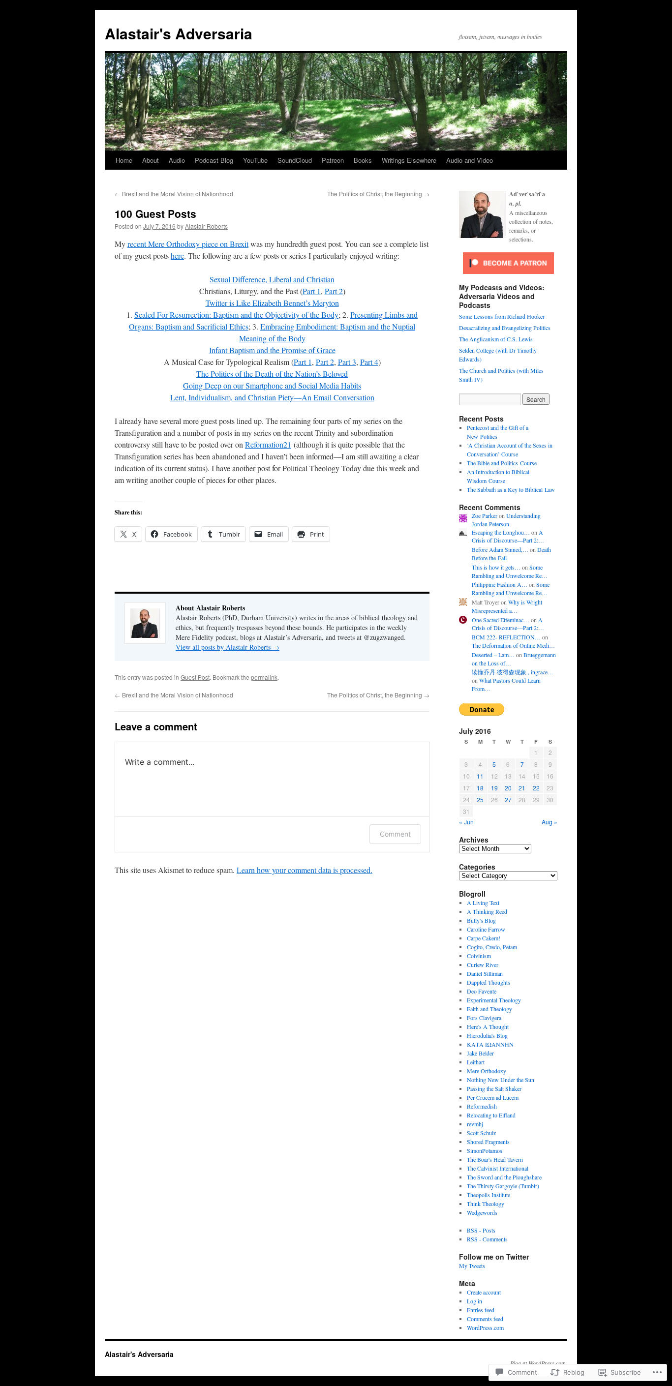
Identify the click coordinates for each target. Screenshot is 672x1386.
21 (522, 787)
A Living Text (483, 902)
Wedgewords (482, 1212)
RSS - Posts (481, 1230)
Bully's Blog (481, 920)
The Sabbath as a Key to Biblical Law (511, 489)
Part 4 (369, 362)
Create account (484, 1292)
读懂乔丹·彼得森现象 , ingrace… (512, 672)
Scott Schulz (481, 1133)
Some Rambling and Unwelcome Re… (510, 571)
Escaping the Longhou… (501, 532)
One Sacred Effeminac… (500, 620)
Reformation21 (268, 444)
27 (508, 799)
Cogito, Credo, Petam (492, 947)
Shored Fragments (488, 1141)
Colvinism (479, 956)
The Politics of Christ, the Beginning (378, 193)
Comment (395, 834)
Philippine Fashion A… (499, 584)
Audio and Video (469, 160)
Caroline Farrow (486, 929)
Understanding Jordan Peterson (506, 520)
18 (480, 787)
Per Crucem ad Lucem (493, 1097)
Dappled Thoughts (488, 982)
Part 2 (334, 291)
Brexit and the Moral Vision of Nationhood (174, 193)
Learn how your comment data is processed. (304, 870)
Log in (474, 1301)
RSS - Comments (487, 1239)
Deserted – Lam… (493, 655)
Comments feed (485, 1319)
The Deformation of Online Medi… (513, 645)
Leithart (476, 1062)
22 (536, 787)
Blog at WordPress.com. (538, 1363)
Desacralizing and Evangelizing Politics (504, 327)
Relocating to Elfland (491, 1115)
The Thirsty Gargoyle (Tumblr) (503, 1186)
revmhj (475, 1124)
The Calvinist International (497, 1168)
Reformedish (482, 1106)
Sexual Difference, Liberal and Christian (272, 279)
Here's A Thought (488, 1026)
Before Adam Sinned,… (500, 549)
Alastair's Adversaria (178, 33)
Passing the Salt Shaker (494, 1088)
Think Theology (485, 1203)
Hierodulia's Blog (487, 1035)
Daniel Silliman (485, 973)
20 (508, 787)
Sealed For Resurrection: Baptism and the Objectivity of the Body (236, 314)
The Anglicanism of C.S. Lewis (496, 339)
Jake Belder (480, 1053)
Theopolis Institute (488, 1195)
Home (124, 160)
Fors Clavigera (484, 1018)
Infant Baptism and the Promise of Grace (272, 350)
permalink (264, 677)
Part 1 (312, 291)
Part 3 (347, 362)
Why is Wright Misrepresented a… (507, 606)
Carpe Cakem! (483, 938)
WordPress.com (485, 1327)
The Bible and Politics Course (502, 463)
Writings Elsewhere (409, 160)
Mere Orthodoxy (486, 1071)
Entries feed (480, 1310)
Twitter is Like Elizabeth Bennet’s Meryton (272, 303)
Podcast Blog (214, 160)
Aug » (549, 821)
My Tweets (472, 1265)
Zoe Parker (484, 515)
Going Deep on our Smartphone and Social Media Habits (272, 385)
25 (480, 799)
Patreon (333, 160)
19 (494, 787)
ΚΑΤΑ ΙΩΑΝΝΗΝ (490, 1044)
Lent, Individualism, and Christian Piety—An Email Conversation (272, 397)
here (177, 255)
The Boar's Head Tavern (495, 1159)
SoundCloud (294, 160)
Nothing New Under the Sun (500, 1080)
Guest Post (195, 677)
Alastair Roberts (206, 226)
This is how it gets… (496, 567)
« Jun (466, 821)
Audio (177, 160)
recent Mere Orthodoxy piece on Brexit (187, 244)
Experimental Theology (494, 1000)
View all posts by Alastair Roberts (227, 647)
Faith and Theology (489, 1009)
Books (363, 160)
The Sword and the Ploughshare (504, 1177)
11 (480, 776)
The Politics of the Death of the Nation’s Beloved (272, 373)
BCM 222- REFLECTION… (506, 637)
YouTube (255, 160)
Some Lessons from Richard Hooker (502, 316)
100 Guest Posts (155, 213)
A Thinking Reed (487, 911)
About (150, 160)
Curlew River (482, 964)
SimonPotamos (484, 1150)
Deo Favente (481, 991)
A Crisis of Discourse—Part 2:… (508, 536)
